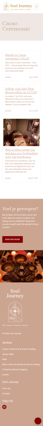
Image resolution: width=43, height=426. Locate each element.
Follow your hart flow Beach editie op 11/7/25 (21, 90)
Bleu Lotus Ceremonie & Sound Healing (21, 364)
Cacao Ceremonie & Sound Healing (19, 349)
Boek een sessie (12, 239)
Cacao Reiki (7, 354)
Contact (6, 393)
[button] (38, 421)
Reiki (4, 359)
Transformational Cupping (14, 369)
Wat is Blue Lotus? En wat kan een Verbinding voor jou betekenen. (21, 153)
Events (5, 374)
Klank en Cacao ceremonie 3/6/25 (17, 56)
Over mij (6, 388)
